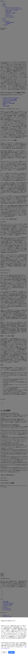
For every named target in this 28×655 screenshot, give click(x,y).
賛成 (11, 652)
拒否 (4, 652)
